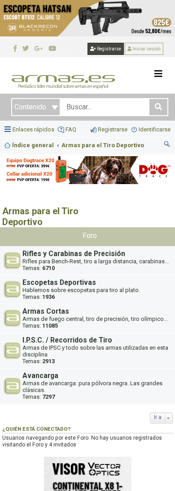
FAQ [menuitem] (71, 129)
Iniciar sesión (146, 48)
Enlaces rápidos (33, 129)
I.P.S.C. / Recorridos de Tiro (67, 340)
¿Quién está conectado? (36, 429)
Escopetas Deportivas (59, 283)
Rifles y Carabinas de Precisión (73, 254)
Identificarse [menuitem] (155, 129)
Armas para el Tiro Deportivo (40, 216)
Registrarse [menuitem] (112, 129)
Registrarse (108, 48)
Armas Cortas (45, 311)
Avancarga (40, 376)
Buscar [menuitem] (167, 145)
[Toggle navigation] (158, 74)
